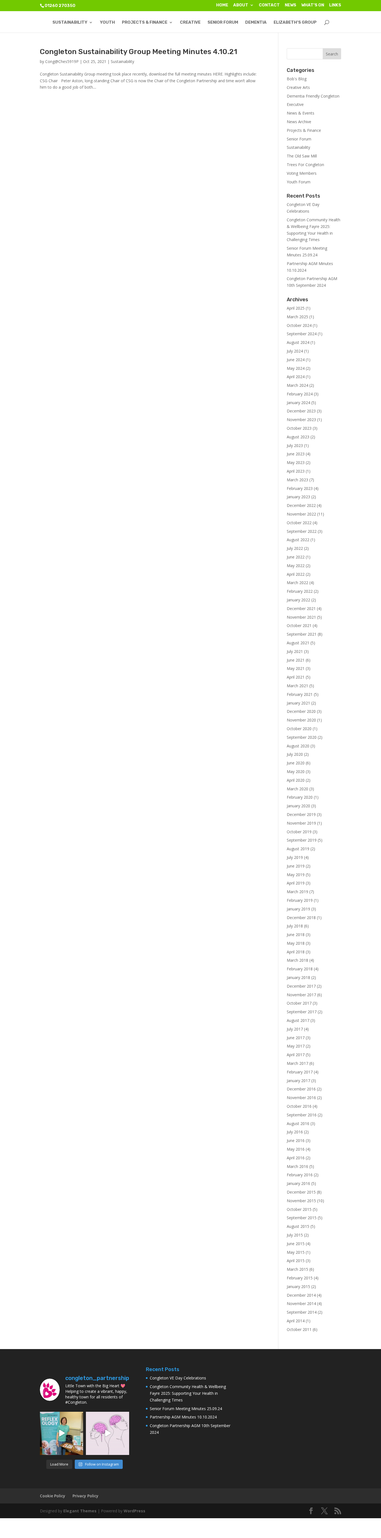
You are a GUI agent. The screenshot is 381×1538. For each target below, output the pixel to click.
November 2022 (301, 514)
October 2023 (299, 428)
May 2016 (296, 1149)
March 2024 (297, 385)
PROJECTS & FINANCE (144, 22)
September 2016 (302, 1114)
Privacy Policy (85, 1495)
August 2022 (298, 539)
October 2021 (299, 625)
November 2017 (301, 994)
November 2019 (301, 823)
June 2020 (296, 763)
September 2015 (302, 1217)
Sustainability (122, 61)
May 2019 (296, 874)
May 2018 (296, 943)
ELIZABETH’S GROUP (295, 22)
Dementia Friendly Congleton (313, 96)
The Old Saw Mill (302, 156)
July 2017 (295, 1029)
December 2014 (301, 1295)
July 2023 (295, 445)
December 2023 (301, 411)
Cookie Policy (52, 1495)
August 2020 (298, 746)
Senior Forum (299, 139)
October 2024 (299, 325)
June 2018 (296, 934)
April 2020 (296, 780)
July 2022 (295, 548)
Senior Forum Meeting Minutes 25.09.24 (186, 1408)
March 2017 (297, 1063)
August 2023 (298, 436)
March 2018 (297, 960)
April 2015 (296, 1260)
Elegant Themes (80, 1510)
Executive (295, 104)
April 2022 (296, 574)
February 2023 (300, 488)
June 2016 (296, 1140)
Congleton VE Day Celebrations (178, 1378)
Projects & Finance (304, 130)
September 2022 (302, 531)
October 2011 (299, 1329)
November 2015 (301, 1200)
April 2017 (296, 1054)
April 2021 (296, 677)
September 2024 (302, 333)
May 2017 (296, 1046)
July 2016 (295, 1131)
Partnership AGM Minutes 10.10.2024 (183, 1417)
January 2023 (298, 496)
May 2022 (296, 565)
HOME (222, 5)
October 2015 (299, 1209)
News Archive (299, 121)
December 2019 (301, 814)
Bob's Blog (297, 78)
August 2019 (298, 848)
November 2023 (301, 419)
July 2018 (295, 926)
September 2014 (302, 1312)
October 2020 (299, 728)
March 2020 (297, 788)
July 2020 (295, 754)
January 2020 (298, 805)
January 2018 (298, 977)
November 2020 (301, 720)
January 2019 (298, 909)
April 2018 (296, 951)
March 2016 (297, 1166)
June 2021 (296, 660)
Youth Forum (298, 181)
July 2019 (295, 857)
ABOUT (240, 5)
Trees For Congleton (305, 164)
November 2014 (301, 1303)
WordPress (134, 1510)
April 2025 (296, 308)
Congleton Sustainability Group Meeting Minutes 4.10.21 (138, 51)
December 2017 (301, 986)
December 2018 (301, 917)
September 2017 (302, 1011)
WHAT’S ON (312, 5)
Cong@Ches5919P (62, 61)
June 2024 (296, 359)
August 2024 (298, 342)
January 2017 (298, 1080)
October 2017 (299, 1003)
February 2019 (300, 900)
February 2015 (300, 1278)
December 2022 (301, 505)
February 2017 (300, 1072)
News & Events (300, 113)
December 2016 (301, 1089)
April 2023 (296, 471)
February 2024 (300, 394)
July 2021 (295, 651)
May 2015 (296, 1252)
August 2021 (298, 642)
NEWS (290, 5)
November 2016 (301, 1097)
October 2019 (299, 831)
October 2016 (299, 1106)
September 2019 (302, 840)
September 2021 (302, 634)
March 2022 (297, 582)
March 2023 (297, 479)
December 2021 (301, 608)
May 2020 (296, 771)
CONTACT (269, 5)
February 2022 (300, 591)
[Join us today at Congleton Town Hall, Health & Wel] (61, 1433)
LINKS (335, 5)
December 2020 (301, 711)
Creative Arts (298, 87)
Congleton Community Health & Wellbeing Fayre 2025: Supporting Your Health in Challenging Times (188, 1393)
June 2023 (296, 453)
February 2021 (300, 694)
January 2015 (298, 1286)
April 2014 (296, 1320)
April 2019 (296, 883)
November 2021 (301, 617)
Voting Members (302, 173)
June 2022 (296, 557)
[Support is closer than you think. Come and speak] (107, 1433)
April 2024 (296, 376)
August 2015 (298, 1226)
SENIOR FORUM (223, 22)
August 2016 (298, 1123)
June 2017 (296, 1037)
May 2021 (296, 668)
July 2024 (295, 351)
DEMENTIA (256, 22)
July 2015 (295, 1235)
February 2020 (300, 797)
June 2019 (296, 866)
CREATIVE (190, 22)
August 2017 (298, 1020)
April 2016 (296, 1157)
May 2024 (296, 368)
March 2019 (297, 891)
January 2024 (298, 402)
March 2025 (297, 316)
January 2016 (298, 1183)
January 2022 (298, 599)
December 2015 (301, 1192)
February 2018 (300, 968)
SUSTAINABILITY (69, 22)
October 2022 (299, 522)
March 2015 (297, 1269)
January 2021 (298, 703)
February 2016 (300, 1174)
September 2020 (302, 737)
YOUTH (107, 22)
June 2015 (296, 1243)
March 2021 (297, 685)
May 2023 (296, 462)
